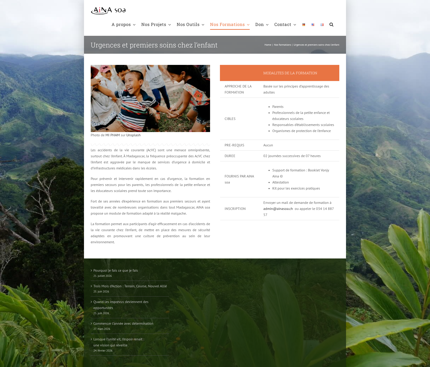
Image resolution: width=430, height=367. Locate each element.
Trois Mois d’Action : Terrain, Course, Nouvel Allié (130, 286)
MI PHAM (112, 135)
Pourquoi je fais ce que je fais (115, 270)
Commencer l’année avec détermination (123, 323)
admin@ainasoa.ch (278, 208)
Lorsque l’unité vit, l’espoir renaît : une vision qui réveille (118, 342)
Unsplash (133, 135)
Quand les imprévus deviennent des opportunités (120, 304)
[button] (331, 24)
